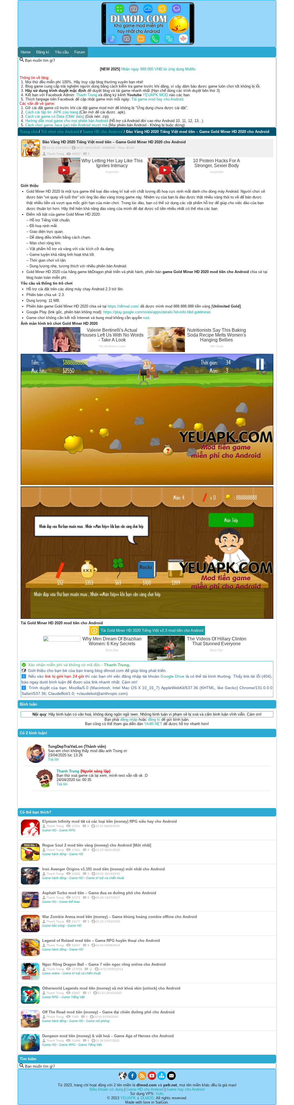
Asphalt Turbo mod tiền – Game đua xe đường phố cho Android (99, 893)
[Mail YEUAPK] (171, 1079)
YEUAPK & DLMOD (137, 1098)
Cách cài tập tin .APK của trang (51, 112)
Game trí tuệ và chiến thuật (105, 878)
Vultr (159, 1094)
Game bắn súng (53, 925)
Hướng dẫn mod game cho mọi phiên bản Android (66, 121)
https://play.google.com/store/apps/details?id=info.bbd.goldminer (156, 312)
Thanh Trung (86, 95)
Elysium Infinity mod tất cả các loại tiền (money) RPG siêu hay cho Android (109, 821)
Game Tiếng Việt (73, 997)
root (146, 318)
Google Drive (172, 676)
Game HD (49, 830)
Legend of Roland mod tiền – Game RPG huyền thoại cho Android (101, 940)
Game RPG (67, 830)
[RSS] (142, 1079)
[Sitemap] (161, 1079)
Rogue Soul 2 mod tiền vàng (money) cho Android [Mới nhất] (96, 845)
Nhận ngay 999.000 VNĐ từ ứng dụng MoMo (158, 69)
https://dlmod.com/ (123, 306)
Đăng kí (42, 52)
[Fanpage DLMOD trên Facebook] (132, 1079)
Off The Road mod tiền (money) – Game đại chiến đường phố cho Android (108, 1012)
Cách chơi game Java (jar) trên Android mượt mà (66, 125)
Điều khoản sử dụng (106, 1089)
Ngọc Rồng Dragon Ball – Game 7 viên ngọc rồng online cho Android (104, 964)
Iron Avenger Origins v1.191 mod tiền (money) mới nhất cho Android (103, 869)
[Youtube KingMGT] (152, 1079)
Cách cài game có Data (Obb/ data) (54, 116)
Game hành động (54, 854)
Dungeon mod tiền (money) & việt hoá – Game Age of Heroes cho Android (108, 1036)
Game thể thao (69, 901)
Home (25, 52)
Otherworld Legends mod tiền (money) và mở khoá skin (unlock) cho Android (111, 988)
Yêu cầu (62, 52)
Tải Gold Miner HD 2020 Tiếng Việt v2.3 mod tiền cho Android (152, 630)
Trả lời (53, 759)
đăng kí (154, 719)
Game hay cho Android (185, 1089)
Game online (51, 973)
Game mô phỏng (97, 1021)
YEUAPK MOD (155, 95)
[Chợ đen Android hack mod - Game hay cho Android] (122, 1079)
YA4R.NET (153, 724)
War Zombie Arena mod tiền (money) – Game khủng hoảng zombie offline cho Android (119, 917)
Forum (79, 52)
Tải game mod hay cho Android (157, 99)
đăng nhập (129, 719)
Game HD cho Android (144, 1089)
